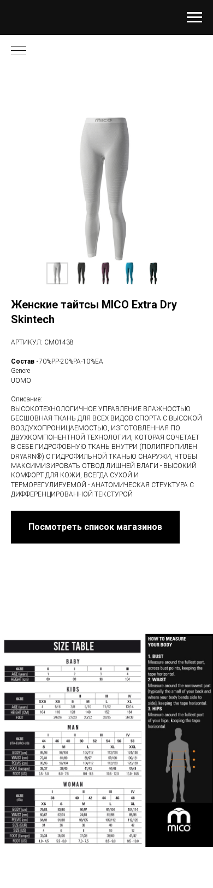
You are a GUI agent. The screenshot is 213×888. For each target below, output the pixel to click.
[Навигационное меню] (194, 17)
